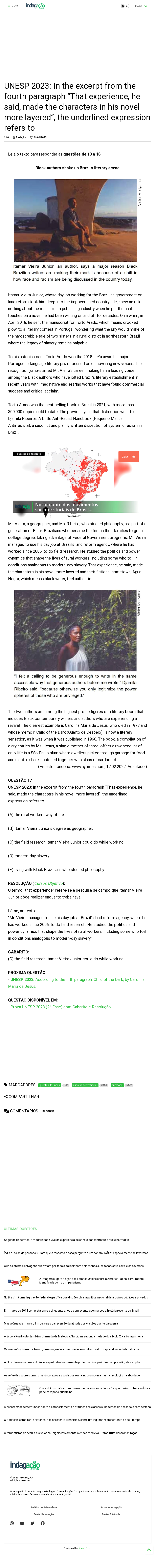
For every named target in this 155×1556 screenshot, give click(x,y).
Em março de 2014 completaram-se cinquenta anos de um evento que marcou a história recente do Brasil (71, 1310)
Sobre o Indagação (111, 1507)
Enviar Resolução (44, 1514)
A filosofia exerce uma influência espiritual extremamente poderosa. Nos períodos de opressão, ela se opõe (72, 1362)
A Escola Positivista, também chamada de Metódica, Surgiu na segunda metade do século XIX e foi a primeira (73, 1336)
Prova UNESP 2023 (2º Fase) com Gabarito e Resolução (60, 1007)
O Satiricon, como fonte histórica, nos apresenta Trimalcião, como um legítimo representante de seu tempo (72, 1419)
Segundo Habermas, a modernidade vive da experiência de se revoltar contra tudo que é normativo (67, 1239)
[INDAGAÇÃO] (35, 7)
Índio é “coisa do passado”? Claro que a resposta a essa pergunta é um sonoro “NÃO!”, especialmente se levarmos (76, 1253)
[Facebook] (43, 1523)
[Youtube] (22, 1523)
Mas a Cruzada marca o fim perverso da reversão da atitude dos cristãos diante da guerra (61, 1323)
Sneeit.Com (84, 1548)
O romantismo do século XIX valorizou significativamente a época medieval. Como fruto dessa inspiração (70, 1433)
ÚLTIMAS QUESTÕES (20, 1229)
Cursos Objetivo (48, 883)
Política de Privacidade (44, 1507)
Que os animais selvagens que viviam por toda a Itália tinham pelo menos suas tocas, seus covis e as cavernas (74, 1266)
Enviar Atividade (111, 1514)
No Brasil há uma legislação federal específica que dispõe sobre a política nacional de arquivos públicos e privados (76, 1297)
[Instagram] (12, 1523)
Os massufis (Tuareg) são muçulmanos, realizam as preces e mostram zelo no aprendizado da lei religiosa (71, 1349)
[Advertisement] (77, 46)
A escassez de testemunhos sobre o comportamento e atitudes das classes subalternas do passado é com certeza (77, 1407)
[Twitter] (32, 1523)
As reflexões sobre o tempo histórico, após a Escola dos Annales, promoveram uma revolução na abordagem (73, 1375)
